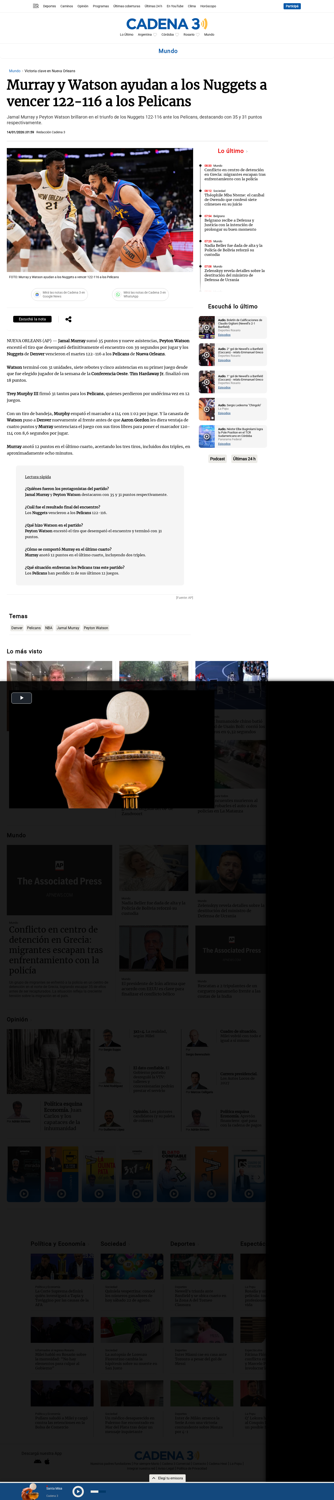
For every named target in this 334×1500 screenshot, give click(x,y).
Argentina (145, 35)
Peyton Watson (96, 628)
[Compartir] (68, 320)
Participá (292, 6)
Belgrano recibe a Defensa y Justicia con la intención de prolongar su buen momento (230, 225)
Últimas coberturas (126, 6)
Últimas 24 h (153, 6)
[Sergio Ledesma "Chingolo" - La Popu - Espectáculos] (207, 409)
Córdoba (168, 35)
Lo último (232, 151)
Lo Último (126, 35)
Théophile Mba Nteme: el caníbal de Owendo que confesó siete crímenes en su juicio (234, 199)
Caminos (66, 6)
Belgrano (219, 216)
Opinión (82, 6)
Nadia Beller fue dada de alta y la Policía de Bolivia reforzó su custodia (233, 250)
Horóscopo (208, 6)
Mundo (209, 35)
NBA (48, 628)
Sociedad (219, 191)
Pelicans (34, 628)
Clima (192, 6)
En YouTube (175, 6)
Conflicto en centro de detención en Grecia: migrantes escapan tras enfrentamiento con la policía (235, 174)
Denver (16, 628)
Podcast (217, 458)
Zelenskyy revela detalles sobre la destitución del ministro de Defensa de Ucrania (234, 275)
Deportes (49, 6)
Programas (101, 6)
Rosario (189, 35)
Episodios (224, 335)
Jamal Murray (68, 628)
